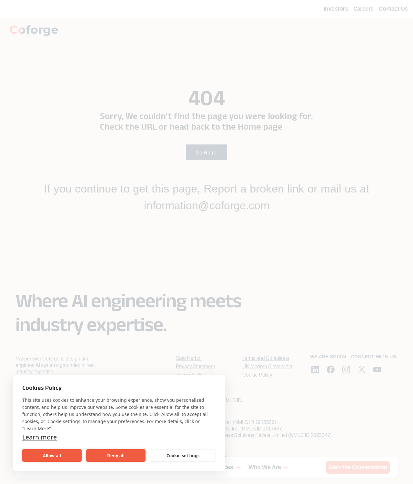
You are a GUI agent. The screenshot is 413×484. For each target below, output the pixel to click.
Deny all (116, 456)
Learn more (39, 437)
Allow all (52, 456)
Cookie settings (183, 456)
